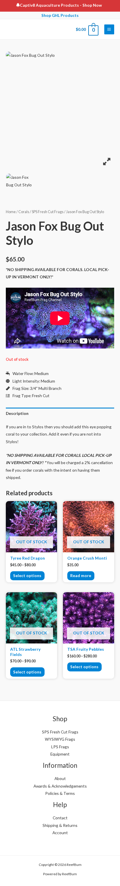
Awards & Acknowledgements (60, 786)
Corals (23, 212)
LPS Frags (60, 746)
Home (11, 212)
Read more (80, 575)
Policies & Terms (60, 793)
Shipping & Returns (60, 825)
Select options (27, 575)
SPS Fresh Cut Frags (47, 212)
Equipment (60, 753)
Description (17, 413)
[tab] (60, 413)
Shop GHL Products (60, 15)
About (60, 778)
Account (60, 832)
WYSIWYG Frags (60, 739)
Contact (60, 817)
